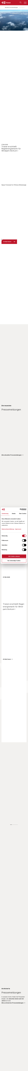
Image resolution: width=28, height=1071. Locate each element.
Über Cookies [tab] (22, 513)
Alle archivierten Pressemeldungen (12, 1003)
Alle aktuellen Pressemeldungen (11, 455)
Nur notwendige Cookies (14, 560)
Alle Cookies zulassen (14, 556)
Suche (20, 2)
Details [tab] (14, 513)
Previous (3, 7)
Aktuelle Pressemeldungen (11, 7)
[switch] (24, 540)
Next (24, 7)
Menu (24, 3)
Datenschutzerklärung (8, 529)
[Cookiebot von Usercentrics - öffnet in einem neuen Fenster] (20, 509)
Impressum (18, 529)
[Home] (5, 2)
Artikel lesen (7, 241)
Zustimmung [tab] (5, 513)
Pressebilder (22, 7)
